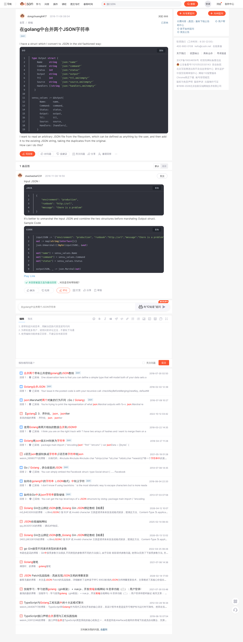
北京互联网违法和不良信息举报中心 (195, 69)
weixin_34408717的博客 (32, 606)
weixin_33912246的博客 (32, 620)
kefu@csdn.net (203, 46)
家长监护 (219, 69)
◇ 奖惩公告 (183, 32)
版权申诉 (198, 81)
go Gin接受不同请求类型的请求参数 (45, 548)
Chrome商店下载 (185, 77)
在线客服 (217, 46)
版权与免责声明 (185, 81)
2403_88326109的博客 (32, 539)
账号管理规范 (202, 77)
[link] (22, 22)
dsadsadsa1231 (33, 175)
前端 (30, 22)
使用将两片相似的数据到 (50, 427)
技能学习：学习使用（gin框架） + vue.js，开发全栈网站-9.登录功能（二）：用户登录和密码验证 (89, 589)
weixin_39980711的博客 (32, 458)
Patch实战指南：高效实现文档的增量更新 (56, 575)
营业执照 (216, 64)
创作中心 (229, 3)
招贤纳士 (194, 53)
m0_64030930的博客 (31, 512)
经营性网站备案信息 (210, 60)
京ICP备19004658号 (188, 60)
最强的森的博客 (28, 593)
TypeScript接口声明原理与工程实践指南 (50, 616)
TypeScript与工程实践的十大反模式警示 (53, 602)
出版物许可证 (212, 81)
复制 (161, 50)
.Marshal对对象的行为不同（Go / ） (55, 400)
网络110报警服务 (207, 73)
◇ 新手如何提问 (185, 28)
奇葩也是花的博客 (29, 552)
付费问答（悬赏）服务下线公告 (193, 21)
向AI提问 (218, 13)
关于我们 (181, 53)
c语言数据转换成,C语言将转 (53, 454)
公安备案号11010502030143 (195, 64)
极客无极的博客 (28, 579)
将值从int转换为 (44, 440)
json (23, 36)
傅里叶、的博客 (28, 566)
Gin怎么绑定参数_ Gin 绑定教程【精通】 (64, 508)
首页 (22, 22)
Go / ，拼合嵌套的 (43, 467)
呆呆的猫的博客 (28, 417)
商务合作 (208, 53)
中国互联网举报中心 (187, 73)
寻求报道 (221, 53)
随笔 (31, 562)
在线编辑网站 (35, 521)
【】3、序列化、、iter (47, 413)
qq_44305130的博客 (31, 525)
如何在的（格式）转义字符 (54, 481)
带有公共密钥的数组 (49, 373)
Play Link (29, 276)
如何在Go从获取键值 (44, 494)
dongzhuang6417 (37, 16)
